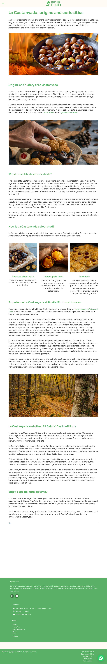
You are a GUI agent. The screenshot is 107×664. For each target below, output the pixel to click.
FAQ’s (14, 631)
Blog (14, 634)
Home (15, 625)
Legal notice (87, 656)
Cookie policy (87, 661)
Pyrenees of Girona (68, 112)
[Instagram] (12, 596)
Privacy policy (87, 659)
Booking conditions (87, 652)
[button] (101, 658)
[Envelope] (17, 596)
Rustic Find (16, 627)
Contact (15, 636)
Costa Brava (48, 112)
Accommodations (19, 629)
